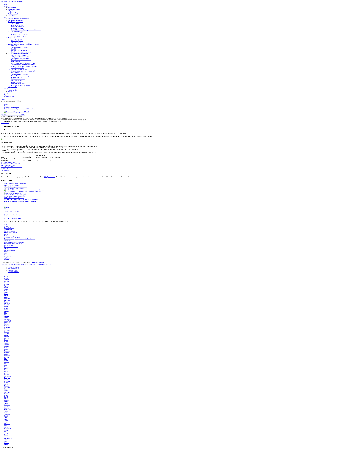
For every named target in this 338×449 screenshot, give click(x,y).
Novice (6, 253)
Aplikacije (7, 258)
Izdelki (6, 106)
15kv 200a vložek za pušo (8, 162)
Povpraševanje (5, 123)
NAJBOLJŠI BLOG (30, 264)
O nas (5, 224)
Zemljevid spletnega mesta (16, 264)
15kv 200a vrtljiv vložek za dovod (10, 163)
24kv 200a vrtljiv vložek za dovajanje (11, 167)
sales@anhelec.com (12, 215)
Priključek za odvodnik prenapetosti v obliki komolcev (19, 109)
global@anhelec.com (49, 177)
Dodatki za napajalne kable (11, 107)
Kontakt (6, 259)
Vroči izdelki (4, 264)
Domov (6, 104)
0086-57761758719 (12, 211)
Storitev (6, 248)
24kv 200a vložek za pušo (8, 165)
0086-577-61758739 (13, 272)
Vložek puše (4, 168)
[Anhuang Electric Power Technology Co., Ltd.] (14, 1)
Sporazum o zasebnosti (38, 262)
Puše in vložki (5, 170)
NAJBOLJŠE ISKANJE (44, 264)
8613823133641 (12, 218)
